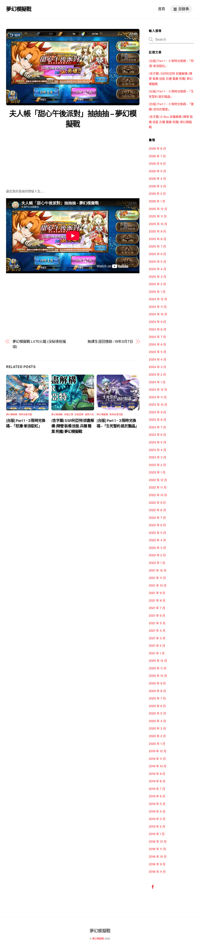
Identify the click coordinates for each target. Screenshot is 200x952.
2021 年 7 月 (157, 608)
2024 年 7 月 (157, 336)
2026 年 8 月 (157, 148)
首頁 (161, 9)
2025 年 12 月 (158, 209)
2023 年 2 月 (157, 465)
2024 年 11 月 (158, 306)
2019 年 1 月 (157, 834)
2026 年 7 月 (157, 156)
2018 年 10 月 (158, 856)
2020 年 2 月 (157, 736)
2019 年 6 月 (157, 796)
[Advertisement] (72, 159)
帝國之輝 (68, 414)
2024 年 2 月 (157, 374)
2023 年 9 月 (157, 412)
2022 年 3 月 (157, 547)
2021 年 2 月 (157, 645)
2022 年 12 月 (158, 480)
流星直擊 (78, 414)
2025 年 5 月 (157, 261)
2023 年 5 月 (157, 442)
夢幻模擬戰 (11, 414)
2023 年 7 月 (157, 427)
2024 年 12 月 (158, 299)
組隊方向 (89, 414)
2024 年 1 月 (157, 382)
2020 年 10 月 (158, 675)
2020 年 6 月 (157, 706)
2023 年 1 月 (157, 472)
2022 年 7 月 (157, 517)
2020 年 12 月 (158, 660)
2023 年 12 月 (158, 389)
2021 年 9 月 (157, 593)
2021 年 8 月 (157, 600)
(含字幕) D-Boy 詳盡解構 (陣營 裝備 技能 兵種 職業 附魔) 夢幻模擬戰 (171, 122)
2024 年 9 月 (157, 321)
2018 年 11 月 (157, 849)
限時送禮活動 (25, 414)
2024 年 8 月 (157, 329)
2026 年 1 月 (157, 201)
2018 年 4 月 (157, 871)
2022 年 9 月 (157, 502)
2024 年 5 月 (157, 352)
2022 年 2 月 (157, 555)
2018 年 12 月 (158, 841)
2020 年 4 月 (157, 721)
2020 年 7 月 (157, 698)
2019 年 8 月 (157, 781)
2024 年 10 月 (158, 314)
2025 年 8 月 (157, 239)
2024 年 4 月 (157, 359)
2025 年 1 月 (157, 291)
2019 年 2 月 (157, 826)
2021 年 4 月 (157, 630)
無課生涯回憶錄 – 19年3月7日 (110, 341)
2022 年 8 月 (157, 510)
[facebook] (153, 886)
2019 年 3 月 (157, 819)
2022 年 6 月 (157, 525)
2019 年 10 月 (157, 766)
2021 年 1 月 (157, 653)
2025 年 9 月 (157, 231)
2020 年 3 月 (157, 728)
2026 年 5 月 (157, 171)
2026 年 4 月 (157, 178)
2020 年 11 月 (157, 668)
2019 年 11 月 (157, 758)
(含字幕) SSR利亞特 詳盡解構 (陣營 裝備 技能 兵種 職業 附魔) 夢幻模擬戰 (72, 426)
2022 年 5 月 (157, 532)
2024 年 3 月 (157, 367)
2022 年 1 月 (157, 562)
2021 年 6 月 (157, 615)
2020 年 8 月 (157, 691)
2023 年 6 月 (157, 434)
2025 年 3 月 (157, 276)
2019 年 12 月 (157, 751)
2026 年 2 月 (157, 193)
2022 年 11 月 (157, 487)
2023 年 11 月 (158, 397)
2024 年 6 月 (157, 344)
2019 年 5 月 (157, 804)
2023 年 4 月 (157, 450)
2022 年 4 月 (157, 540)
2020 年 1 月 (157, 743)
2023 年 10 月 (158, 404)
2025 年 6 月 (157, 254)
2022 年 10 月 (158, 495)
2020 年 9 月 (157, 683)
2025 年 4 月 (157, 269)
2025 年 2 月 (157, 284)
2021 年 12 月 (157, 570)
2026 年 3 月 (157, 186)
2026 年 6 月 (157, 163)
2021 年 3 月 (157, 638)
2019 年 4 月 (157, 811)
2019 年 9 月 (157, 773)
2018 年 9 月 (157, 864)
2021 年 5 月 (157, 623)
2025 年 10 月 (158, 224)
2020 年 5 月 (157, 713)
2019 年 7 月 (157, 788)
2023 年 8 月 (157, 419)
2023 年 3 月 (157, 457)
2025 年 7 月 (157, 246)
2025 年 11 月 (158, 216)
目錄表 (183, 9)
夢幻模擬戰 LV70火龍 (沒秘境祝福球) (39, 344)
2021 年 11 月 (157, 578)
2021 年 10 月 (157, 585)
